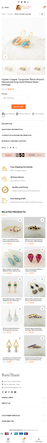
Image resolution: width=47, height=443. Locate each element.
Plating (4, 94)
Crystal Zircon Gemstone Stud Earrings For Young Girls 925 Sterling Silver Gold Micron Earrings (12, 360)
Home (4, 14)
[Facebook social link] (18, 2)
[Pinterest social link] (24, 2)
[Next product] (44, 14)
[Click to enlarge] (5, 57)
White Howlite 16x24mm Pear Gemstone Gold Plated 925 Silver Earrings (11, 329)
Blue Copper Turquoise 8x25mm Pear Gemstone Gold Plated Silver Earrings (12, 270)
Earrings (10, 14)
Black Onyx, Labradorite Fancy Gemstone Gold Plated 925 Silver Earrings (34, 300)
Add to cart (19, 107)
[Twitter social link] (21, 2)
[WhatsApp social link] (28, 2)
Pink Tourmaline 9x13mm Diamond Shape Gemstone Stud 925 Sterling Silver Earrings (33, 271)
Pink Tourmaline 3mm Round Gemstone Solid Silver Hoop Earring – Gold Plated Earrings (12, 242)
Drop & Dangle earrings (23, 14)
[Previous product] (40, 14)
